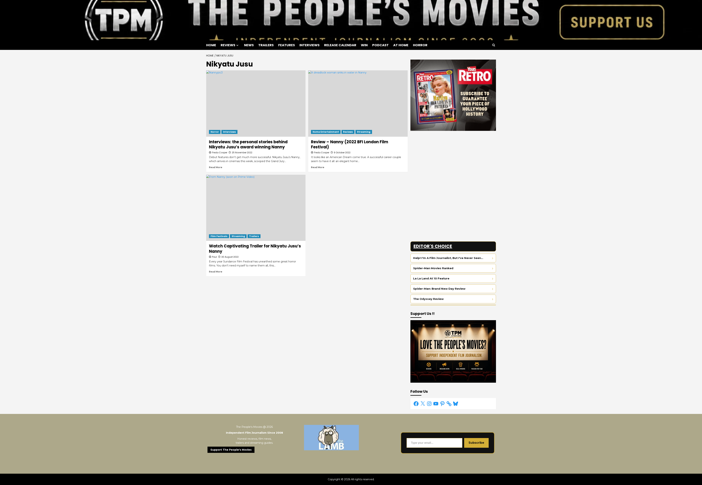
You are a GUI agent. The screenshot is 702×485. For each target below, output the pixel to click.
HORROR (420, 45)
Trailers (254, 236)
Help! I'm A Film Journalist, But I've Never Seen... (448, 258)
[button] (493, 45)
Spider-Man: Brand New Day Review (439, 288)
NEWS (249, 45)
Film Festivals (219, 236)
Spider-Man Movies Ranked (433, 268)
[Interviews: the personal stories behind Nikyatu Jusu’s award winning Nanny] (256, 103)
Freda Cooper (219, 152)
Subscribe (476, 442)
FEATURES (286, 45)
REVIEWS (228, 45)
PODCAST (380, 45)
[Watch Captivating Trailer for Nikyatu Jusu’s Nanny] (256, 208)
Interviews (229, 131)
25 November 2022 (242, 152)
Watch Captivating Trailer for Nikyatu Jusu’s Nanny (255, 248)
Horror (215, 131)
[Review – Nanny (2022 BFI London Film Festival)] (358, 103)
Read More (215, 167)
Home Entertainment (326, 131)
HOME (211, 45)
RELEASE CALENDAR (340, 45)
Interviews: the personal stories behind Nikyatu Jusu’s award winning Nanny (248, 144)
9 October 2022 (342, 152)
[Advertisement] (453, 159)
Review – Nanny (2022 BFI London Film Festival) (349, 144)
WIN (364, 45)
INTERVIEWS (309, 45)
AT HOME (400, 45)
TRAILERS (266, 45)
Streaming (363, 131)
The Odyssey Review (428, 299)
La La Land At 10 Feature (431, 278)
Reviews (348, 131)
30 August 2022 (230, 256)
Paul (214, 256)
